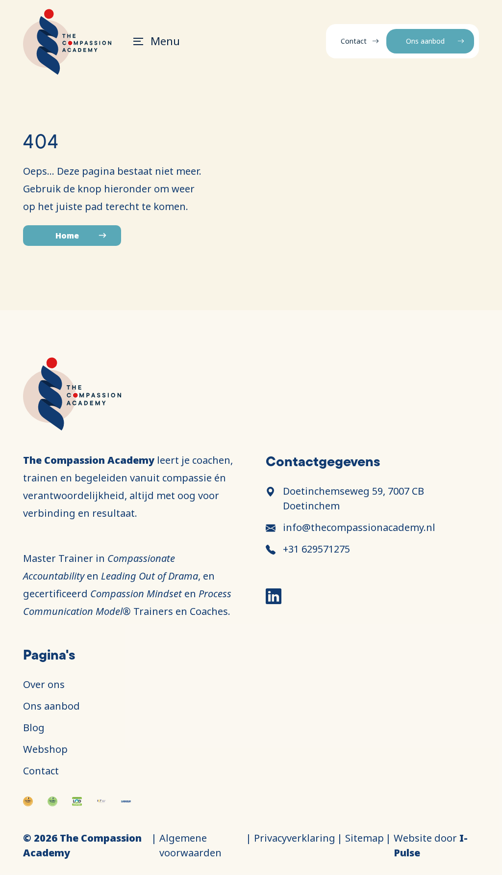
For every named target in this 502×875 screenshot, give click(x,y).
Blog (34, 727)
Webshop (45, 749)
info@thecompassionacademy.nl (359, 527)
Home (67, 235)
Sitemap (364, 838)
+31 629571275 (316, 549)
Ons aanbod (425, 41)
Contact (354, 41)
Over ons (44, 684)
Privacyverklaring (294, 838)
